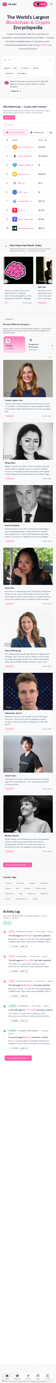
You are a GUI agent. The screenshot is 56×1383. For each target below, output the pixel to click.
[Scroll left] (6, 281)
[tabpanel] (28, 185)
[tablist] (28, 132)
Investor (27, 888)
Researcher (9, 894)
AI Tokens (25, 68)
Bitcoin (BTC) (24, 147)
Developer (44, 883)
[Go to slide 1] (47, 357)
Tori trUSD (29, 960)
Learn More (16, 90)
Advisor (8, 888)
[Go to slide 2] (49, 357)
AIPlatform (44, 894)
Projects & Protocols (24, 932)
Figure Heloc (24, 219)
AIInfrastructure (22, 899)
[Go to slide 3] (51, 357)
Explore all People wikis (15, 865)
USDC (20, 192)
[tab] (15, 132)
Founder (8, 883)
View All (8, 117)
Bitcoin (36, 68)
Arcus (29, 1037)
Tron (20, 210)
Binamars (28, 935)
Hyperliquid (23, 228)
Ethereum (9, 73)
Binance (22, 174)
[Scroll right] (50, 281)
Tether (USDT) (24, 165)
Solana (35, 899)
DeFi (15, 68)
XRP (20, 183)
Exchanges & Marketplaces (28, 1031)
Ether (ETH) (23, 156)
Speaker (32, 883)
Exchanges (22, 73)
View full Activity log (16, 1058)
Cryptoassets (21, 956)
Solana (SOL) (23, 201)
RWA (21, 894)
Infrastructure (41, 888)
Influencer (31, 894)
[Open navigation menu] (51, 4)
